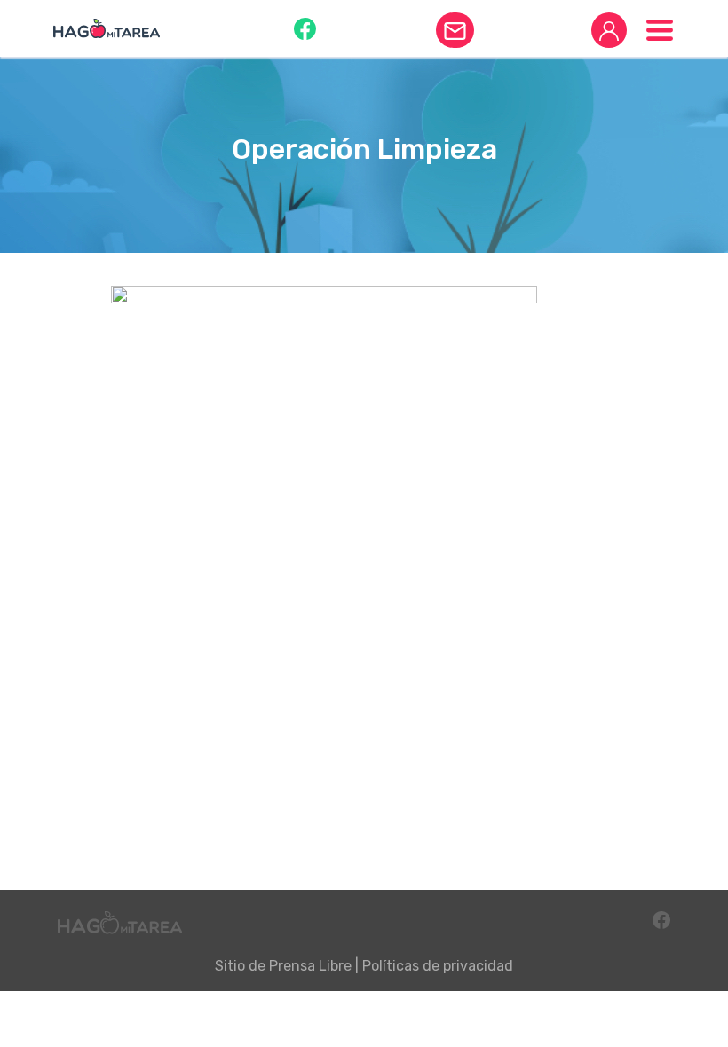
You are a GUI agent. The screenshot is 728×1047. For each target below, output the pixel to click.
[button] (305, 28)
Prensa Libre (310, 965)
